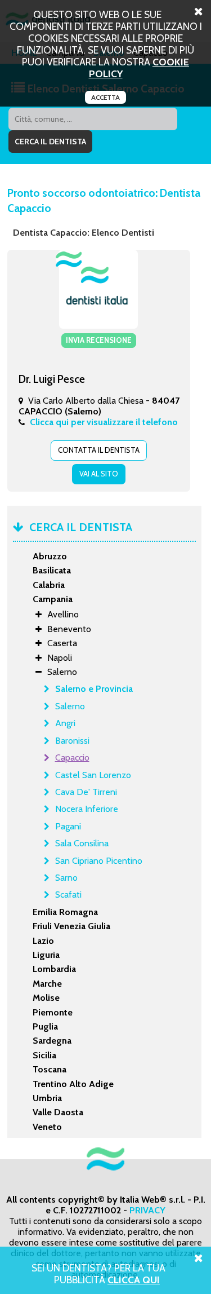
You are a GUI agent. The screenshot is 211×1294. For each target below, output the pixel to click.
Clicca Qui (133, 1280)
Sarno (66, 877)
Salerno (70, 706)
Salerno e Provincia (94, 688)
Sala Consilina (82, 843)
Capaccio (72, 757)
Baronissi (72, 740)
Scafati (68, 894)
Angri (65, 723)
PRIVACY (147, 1210)
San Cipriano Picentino (98, 860)
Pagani (68, 826)
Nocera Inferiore (86, 808)
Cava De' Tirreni (86, 792)
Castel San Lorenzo (93, 775)
